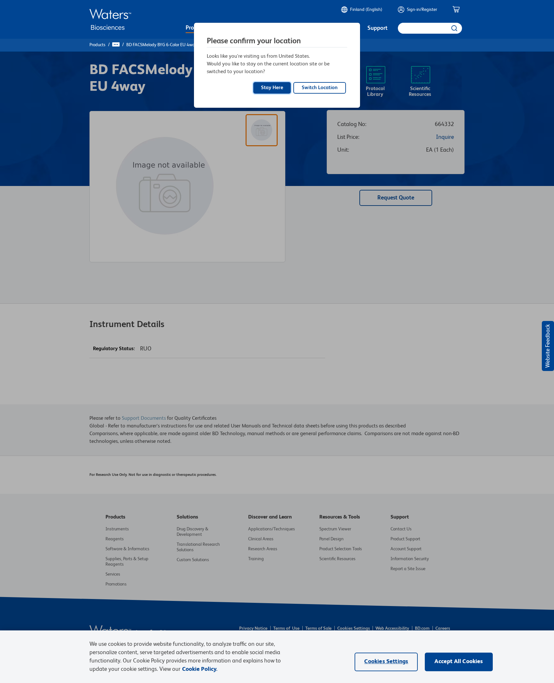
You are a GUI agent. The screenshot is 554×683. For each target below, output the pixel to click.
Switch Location (320, 87)
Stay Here (272, 87)
